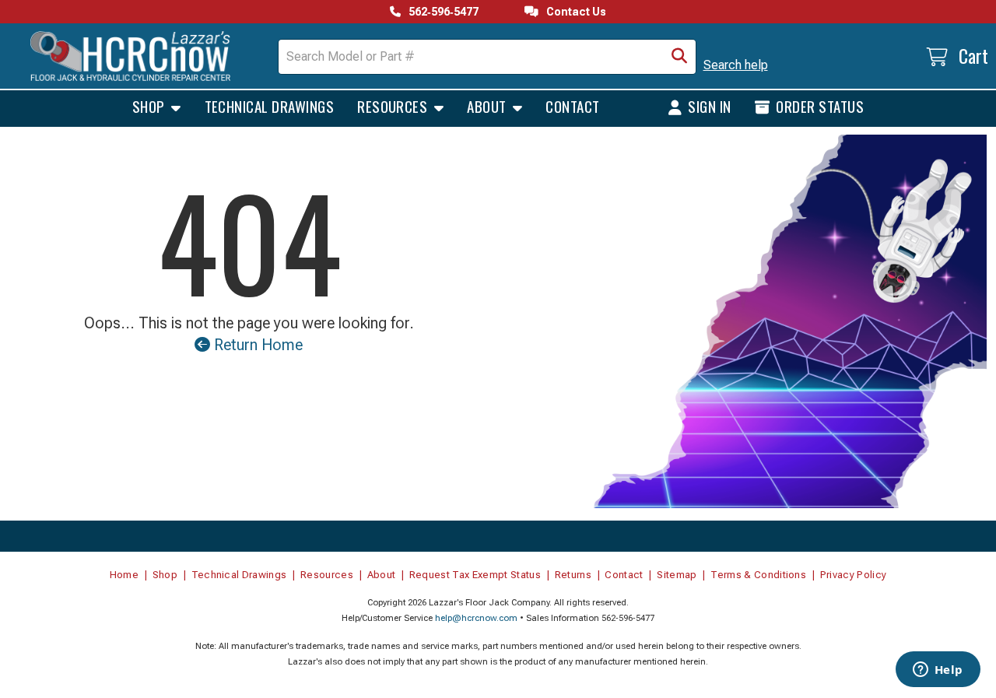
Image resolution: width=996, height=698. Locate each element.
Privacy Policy (853, 574)
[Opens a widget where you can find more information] (937, 670)
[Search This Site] (679, 56)
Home (124, 574)
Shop (150, 106)
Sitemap (676, 574)
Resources (394, 106)
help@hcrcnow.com (476, 618)
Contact (572, 106)
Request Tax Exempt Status (475, 574)
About (488, 106)
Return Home (256, 344)
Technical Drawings (270, 106)
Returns (573, 574)
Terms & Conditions (758, 574)
